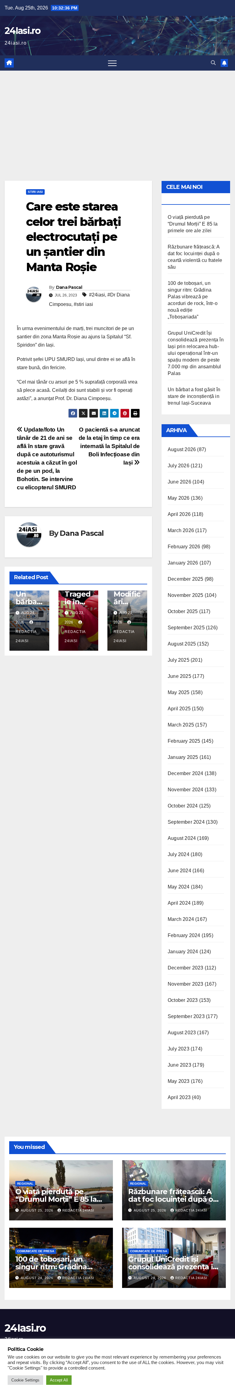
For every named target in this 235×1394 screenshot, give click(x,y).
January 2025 (183, 757)
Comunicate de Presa (35, 1251)
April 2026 (179, 514)
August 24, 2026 (37, 1278)
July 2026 (178, 465)
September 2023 (186, 1016)
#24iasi (97, 294)
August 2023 (182, 1032)
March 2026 (181, 530)
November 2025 (185, 595)
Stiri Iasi (35, 191)
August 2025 (182, 643)
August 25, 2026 (37, 1210)
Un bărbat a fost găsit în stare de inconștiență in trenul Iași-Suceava (194, 396)
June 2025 (179, 676)
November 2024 (185, 789)
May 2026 (179, 498)
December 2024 (185, 773)
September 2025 (186, 627)
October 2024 (183, 805)
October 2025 (183, 611)
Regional (25, 1183)
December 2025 (185, 579)
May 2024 (179, 886)
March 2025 (181, 724)
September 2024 (186, 822)
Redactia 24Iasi (26, 636)
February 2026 (184, 546)
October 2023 (183, 1000)
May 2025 (179, 692)
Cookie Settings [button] (25, 1380)
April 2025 (179, 708)
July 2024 (178, 854)
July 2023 (178, 1048)
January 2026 (183, 562)
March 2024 (181, 919)
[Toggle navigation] (112, 63)
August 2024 (182, 838)
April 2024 (179, 903)
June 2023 (179, 1065)
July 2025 (178, 660)
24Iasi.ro (23, 30)
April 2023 (179, 1097)
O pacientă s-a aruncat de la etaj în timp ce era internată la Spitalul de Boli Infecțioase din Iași (109, 446)
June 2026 (179, 481)
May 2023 (179, 1081)
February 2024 (184, 935)
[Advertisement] (117, 116)
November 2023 (185, 984)
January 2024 (183, 951)
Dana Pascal (69, 287)
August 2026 (182, 449)
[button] (213, 62)
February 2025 (184, 741)
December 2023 (185, 967)
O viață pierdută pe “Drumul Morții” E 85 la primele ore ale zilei (193, 224)
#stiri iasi (83, 304)
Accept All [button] (59, 1380)
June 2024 (179, 870)
